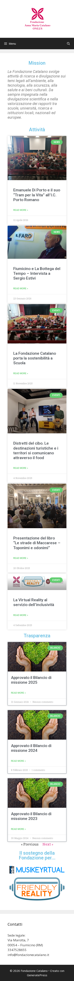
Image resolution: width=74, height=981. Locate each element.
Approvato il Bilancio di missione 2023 (31, 816)
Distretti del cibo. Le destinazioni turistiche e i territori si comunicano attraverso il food (35, 450)
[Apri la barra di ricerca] (68, 43)
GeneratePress (37, 975)
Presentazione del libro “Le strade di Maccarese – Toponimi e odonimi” (36, 543)
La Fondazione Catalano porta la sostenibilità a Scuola (34, 358)
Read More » (20, 210)
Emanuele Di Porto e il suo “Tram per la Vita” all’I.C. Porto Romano (36, 195)
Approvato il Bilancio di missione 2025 (31, 680)
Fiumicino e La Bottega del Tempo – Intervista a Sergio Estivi (36, 273)
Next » (48, 844)
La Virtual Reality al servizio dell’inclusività (33, 602)
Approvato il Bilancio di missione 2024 (31, 748)
